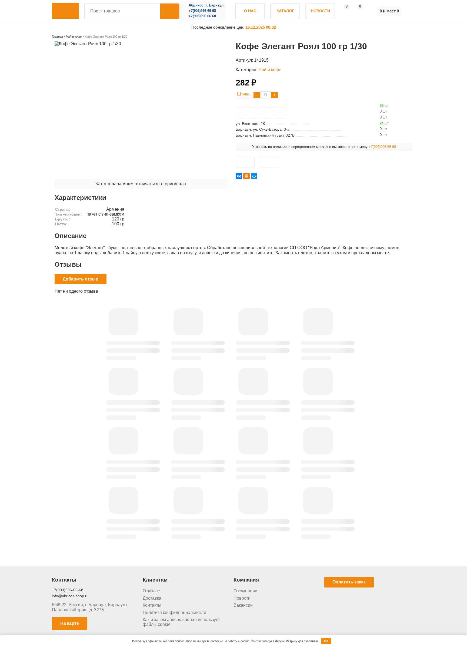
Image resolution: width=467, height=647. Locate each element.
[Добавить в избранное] (245, 162)
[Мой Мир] (254, 176)
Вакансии (243, 605)
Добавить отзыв (80, 279)
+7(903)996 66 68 (202, 16)
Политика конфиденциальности (174, 612)
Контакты (152, 605)
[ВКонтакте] (239, 176)
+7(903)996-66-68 (202, 11)
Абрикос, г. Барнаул (206, 5)
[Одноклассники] (246, 176)
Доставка (152, 598)
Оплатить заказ (349, 582)
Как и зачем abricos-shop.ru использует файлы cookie (181, 622)
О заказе (151, 591)
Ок (326, 641)
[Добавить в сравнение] (269, 162)
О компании (245, 591)
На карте (69, 623)
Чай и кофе (270, 69)
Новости (242, 598)
